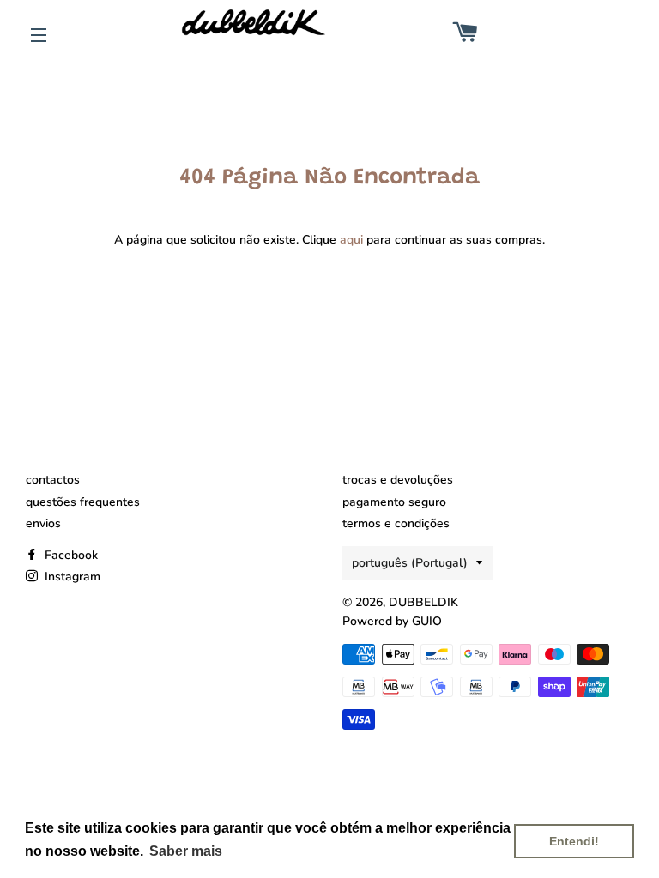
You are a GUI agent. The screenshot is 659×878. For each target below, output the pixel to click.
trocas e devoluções (397, 480)
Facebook (69, 555)
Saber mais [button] (185, 851)
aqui (351, 240)
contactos (53, 480)
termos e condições (396, 523)
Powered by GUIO (392, 621)
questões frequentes (83, 502)
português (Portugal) (410, 563)
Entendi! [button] (574, 841)
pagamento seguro (394, 502)
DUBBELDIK (423, 602)
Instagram (70, 576)
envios (43, 523)
